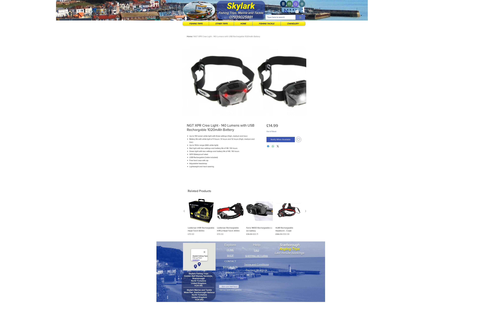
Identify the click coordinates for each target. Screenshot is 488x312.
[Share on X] (277, 146)
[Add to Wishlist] (298, 139)
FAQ (256, 250)
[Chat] (296, 4)
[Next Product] (305, 211)
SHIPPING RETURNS (256, 255)
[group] (245, 220)
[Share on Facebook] (268, 146)
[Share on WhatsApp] (272, 146)
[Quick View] (201, 211)
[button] (297, 11)
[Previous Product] (184, 211)
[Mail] (289, 4)
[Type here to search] (300, 17)
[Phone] (283, 4)
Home (189, 36)
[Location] (302, 4)
